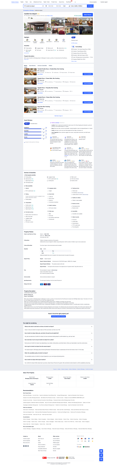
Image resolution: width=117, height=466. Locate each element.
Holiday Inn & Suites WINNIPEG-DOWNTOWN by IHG (74, 397)
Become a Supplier (56, 448)
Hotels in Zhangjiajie (50, 421)
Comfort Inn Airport (30, 14)
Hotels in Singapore (85, 421)
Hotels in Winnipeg (80, 369)
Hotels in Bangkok (50, 419)
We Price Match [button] (79, 15)
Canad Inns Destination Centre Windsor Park (47, 395)
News (39, 440)
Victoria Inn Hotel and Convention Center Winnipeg (42, 400)
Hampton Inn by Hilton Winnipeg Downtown (31, 397)
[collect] (101, 451)
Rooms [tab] (25, 65)
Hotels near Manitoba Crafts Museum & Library (79, 409)
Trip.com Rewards (56, 440)
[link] (93, 2)
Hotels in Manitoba (72, 369)
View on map (73, 61)
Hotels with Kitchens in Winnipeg (71, 428)
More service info (26, 442)
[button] (75, 2)
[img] (37, 26)
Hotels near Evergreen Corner (28, 412)
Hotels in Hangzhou (35, 424)
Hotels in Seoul (34, 421)
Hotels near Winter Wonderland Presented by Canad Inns (46, 412)
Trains (26, 2)
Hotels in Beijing (34, 419)
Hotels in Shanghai (26, 419)
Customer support (26, 438)
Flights (22, 2)
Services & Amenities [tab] (42, 65)
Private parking (28, 199)
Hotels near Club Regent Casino (64, 412)
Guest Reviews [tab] (32, 65)
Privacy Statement (41, 446)
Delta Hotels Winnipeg (27, 395)
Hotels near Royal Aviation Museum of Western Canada (45, 409)
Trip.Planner (68, 2)
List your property (56, 444)
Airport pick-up (28, 178)
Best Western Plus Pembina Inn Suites (48, 397)
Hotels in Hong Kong (74, 419)
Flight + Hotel (46, 2)
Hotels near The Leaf (37, 414)
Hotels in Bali (48, 424)
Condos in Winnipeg (27, 428)
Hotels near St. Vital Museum (28, 409)
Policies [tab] (50, 65)
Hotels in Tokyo (66, 419)
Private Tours (54, 2)
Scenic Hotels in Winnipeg (46, 428)
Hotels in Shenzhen (58, 419)
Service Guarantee (26, 440)
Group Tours (61, 2)
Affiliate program (56, 442)
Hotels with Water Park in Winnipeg (85, 428)
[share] (101, 455)
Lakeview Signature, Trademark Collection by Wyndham (33, 402)
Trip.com (55, 369)
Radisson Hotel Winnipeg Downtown (75, 402)
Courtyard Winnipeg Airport (62, 395)
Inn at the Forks (36, 395)
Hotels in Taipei (78, 421)
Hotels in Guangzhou (42, 419)
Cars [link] (31, 2)
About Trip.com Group (42, 450)
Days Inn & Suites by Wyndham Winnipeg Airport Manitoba (56, 402)
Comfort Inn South (59, 397)
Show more (26, 59)
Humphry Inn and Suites (27, 400)
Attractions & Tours (38, 2)
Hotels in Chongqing (83, 419)
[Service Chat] (101, 459)
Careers (39, 442)
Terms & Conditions (41, 444)
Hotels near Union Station (47, 414)
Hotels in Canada (64, 369)
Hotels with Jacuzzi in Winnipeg (58, 428)
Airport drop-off (29, 180)
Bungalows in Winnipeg (36, 428)
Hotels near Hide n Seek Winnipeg (63, 409)
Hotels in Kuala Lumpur (59, 421)
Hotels (59, 369)
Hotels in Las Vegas (26, 421)
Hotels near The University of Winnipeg (78, 412)
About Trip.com (41, 438)
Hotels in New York (26, 424)
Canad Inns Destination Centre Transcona (75, 395)
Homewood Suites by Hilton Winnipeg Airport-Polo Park (64, 400)
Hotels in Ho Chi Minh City (69, 421)
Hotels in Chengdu (41, 421)
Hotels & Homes (15, 2)
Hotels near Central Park (27, 414)
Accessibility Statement (42, 448)
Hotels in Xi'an (42, 424)
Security (54, 450)
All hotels (54, 446)
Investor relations (56, 438)
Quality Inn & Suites (86, 402)
